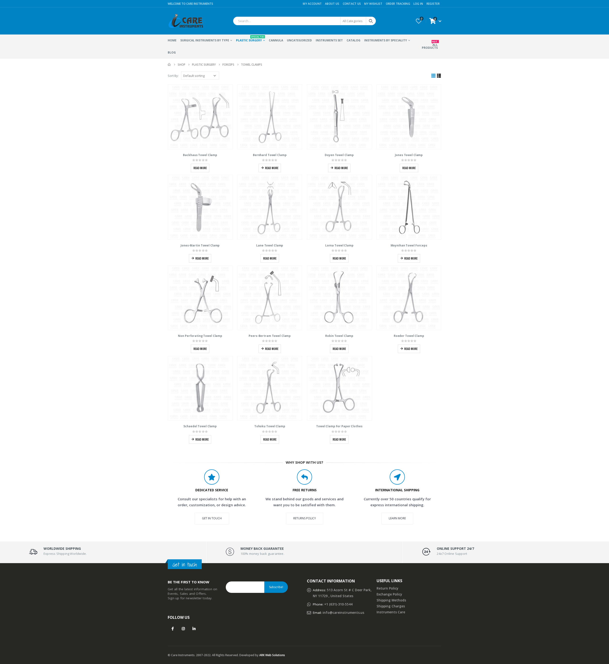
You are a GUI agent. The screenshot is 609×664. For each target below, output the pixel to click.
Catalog (353, 40)
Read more (200, 168)
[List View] (439, 76)
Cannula (276, 40)
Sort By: (173, 76)
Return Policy (387, 588)
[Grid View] (433, 76)
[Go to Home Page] (169, 65)
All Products (430, 45)
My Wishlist (373, 3)
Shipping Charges (391, 606)
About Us (332, 3)
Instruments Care (391, 612)
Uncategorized (299, 40)
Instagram (183, 628)
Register (433, 3)
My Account (312, 3)
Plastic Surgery (250, 38)
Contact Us (352, 3)
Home (172, 40)
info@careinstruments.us (343, 612)
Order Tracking (398, 3)
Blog (172, 52)
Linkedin (194, 628)
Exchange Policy (389, 594)
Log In (418, 3)
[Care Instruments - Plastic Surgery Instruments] (185, 21)
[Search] (371, 21)
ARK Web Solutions (272, 655)
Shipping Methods (391, 600)
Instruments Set (329, 40)
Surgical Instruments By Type (204, 40)
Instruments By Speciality (385, 40)
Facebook (172, 628)
